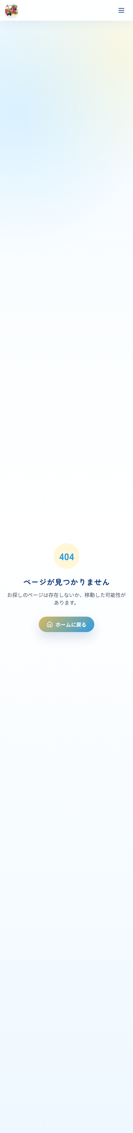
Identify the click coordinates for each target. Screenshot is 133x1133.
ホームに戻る (71, 624)
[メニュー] (121, 10)
